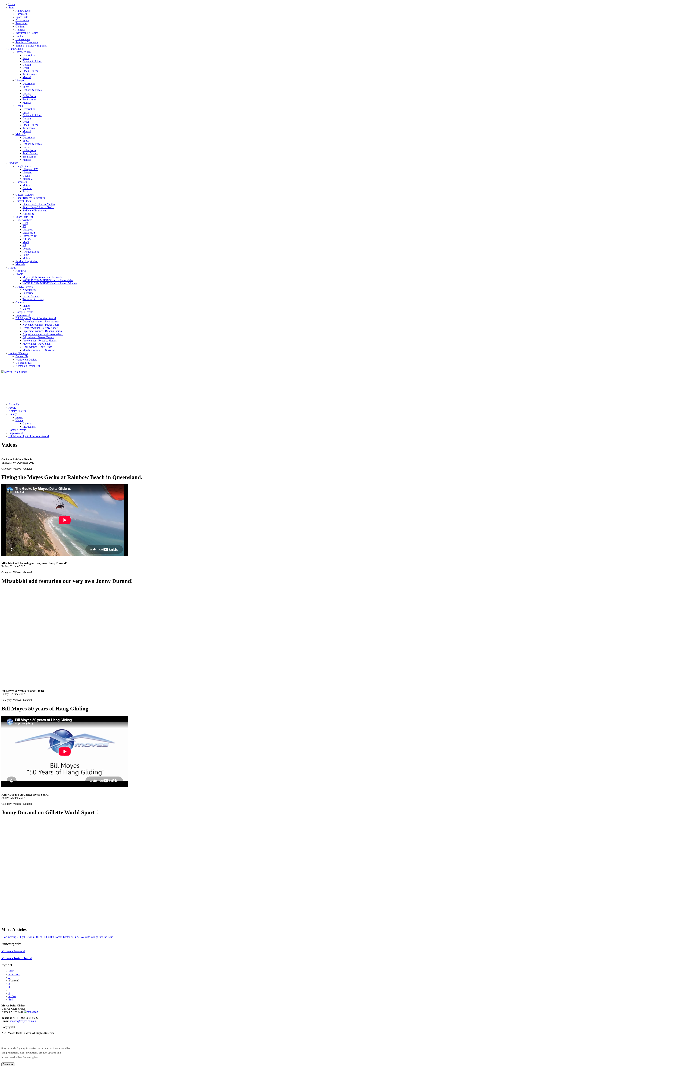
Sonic (26, 254)
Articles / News (24, 286)
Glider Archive (23, 219)
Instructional (29, 426)
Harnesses (21, 13)
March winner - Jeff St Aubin (39, 350)
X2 (24, 245)
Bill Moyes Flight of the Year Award (35, 318)
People (19, 273)
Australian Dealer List (27, 365)
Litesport (20, 80)
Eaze (25, 191)
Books (19, 36)
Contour (27, 188)
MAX (26, 242)
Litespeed (28, 229)
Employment (22, 315)
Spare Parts (21, 17)
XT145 (27, 239)
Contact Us (21, 356)
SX (24, 226)
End (10, 999)
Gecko (19, 105)
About (11, 267)
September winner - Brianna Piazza (42, 330)
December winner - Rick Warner (41, 321)
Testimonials (29, 74)
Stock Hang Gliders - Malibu (39, 204)
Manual (27, 77)
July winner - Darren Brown (38, 337)
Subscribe (28, 292)
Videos (26, 308)
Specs (26, 58)
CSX (25, 223)
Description (29, 55)
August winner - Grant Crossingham (43, 334)
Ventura (27, 248)
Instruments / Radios (26, 32)
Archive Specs (31, 251)
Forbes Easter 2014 (65, 936)
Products (13, 162)
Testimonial (29, 128)
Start (11, 970)
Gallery (19, 302)
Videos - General (13, 951)
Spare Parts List (24, 216)
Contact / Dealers (18, 353)
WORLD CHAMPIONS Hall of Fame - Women (50, 283)
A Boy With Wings (87, 936)
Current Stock (23, 200)
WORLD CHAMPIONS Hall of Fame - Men (48, 280)
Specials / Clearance (26, 42)
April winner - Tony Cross (37, 346)
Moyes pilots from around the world (42, 277)
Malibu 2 (20, 134)
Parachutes (21, 23)
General (27, 423)
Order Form (29, 96)
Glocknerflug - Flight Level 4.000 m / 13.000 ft (27, 936)
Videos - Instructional (16, 958)
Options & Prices (32, 61)
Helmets (20, 29)
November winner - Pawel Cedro (41, 324)
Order (26, 67)
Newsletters (29, 289)
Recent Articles (31, 296)
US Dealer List (23, 362)
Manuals (20, 264)
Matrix (26, 185)
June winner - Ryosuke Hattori (40, 340)
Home (11, 4)
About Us (20, 270)
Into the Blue (106, 936)
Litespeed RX (23, 51)
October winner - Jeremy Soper (40, 327)
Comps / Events (24, 311)
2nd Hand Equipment (34, 210)
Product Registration (26, 261)
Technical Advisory (33, 299)
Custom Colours (24, 194)
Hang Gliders (22, 10)
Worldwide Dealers (26, 359)
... (9, 989)
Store (11, 7)
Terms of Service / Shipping (30, 45)
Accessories (22, 20)
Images (26, 305)
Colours (27, 64)
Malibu (26, 258)
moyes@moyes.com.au (23, 1020)
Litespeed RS (30, 235)
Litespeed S (29, 232)
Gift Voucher (22, 39)
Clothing (20, 26)
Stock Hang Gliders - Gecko (38, 207)
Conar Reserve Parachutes (30, 197)
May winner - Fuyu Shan (37, 343)
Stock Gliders (30, 70)
